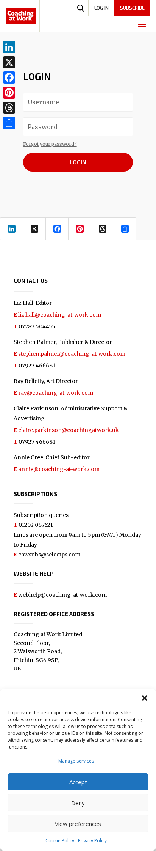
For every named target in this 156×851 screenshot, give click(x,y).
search (80, 8)
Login (78, 162)
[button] (144, 698)
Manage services (76, 761)
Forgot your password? (50, 144)
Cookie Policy (59, 840)
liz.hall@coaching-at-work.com (59, 314)
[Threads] (9, 107)
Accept (78, 782)
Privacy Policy (92, 840)
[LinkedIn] (9, 47)
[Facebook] (9, 77)
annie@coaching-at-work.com (59, 469)
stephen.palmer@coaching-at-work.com (71, 353)
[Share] (9, 123)
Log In (101, 8)
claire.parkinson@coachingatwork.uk (68, 430)
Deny (78, 803)
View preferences (78, 823)
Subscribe (132, 8)
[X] (9, 62)
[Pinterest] (9, 92)
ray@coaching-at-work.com (55, 392)
